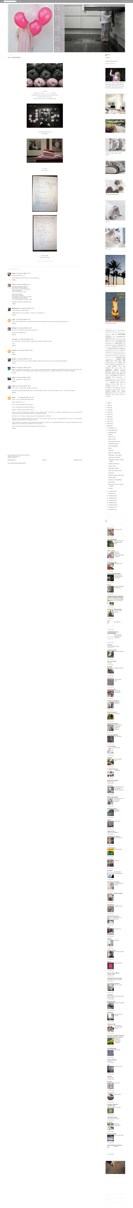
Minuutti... (111, 434)
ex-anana (113, 336)
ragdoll (121, 373)
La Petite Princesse (112, 769)
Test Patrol (114, 392)
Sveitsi (121, 385)
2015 (108, 412)
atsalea (113, 330)
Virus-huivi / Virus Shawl (113, 1118)
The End (109, 662)
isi (112, 350)
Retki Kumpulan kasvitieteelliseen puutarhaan (118, 576)
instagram (107, 350)
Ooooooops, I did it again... (115, 455)
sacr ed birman (120, 378)
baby (114, 332)
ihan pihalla (120, 348)
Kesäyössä (117, 713)
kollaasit (107, 357)
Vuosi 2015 (117, 1083)
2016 (108, 410)
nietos (112, 364)
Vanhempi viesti (78, 460)
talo (116, 389)
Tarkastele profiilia (110, 63)
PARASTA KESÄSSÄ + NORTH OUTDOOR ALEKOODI (119, 554)
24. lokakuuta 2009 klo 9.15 (23, 319)
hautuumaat (107, 346)
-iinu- (108, 620)
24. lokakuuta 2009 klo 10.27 (24, 328)
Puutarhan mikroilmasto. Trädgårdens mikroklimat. (117, 1040)
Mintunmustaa (111, 1001)
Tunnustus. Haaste (119, 394)
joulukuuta (111, 428)
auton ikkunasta (120, 330)
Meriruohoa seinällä (119, 1002)
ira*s (108, 1065)
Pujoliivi (109, 757)
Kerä (108, 927)
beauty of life (111, 831)
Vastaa (14, 280)
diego (113, 334)
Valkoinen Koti (111, 1024)
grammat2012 (119, 341)
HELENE (116, 940)
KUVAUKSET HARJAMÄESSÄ (118, 872)
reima (106, 375)
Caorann (109, 1081)
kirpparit (122, 355)
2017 (108, 407)
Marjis (13, 367)
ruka (114, 378)
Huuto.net (121, 346)
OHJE (118, 364)
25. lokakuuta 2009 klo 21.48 (25, 397)
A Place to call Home (113, 700)
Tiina (13, 284)
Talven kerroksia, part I (114, 441)
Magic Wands (117, 1094)
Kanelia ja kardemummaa (114, 609)
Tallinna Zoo (110, 389)
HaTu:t (110, 448)
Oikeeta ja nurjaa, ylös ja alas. (116, 475)
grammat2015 (118, 343)
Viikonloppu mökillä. (113, 468)
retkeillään (108, 377)
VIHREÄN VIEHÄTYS (117, 810)
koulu (112, 357)
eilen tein (109, 785)
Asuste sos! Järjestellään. (115, 479)
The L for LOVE (111, 661)
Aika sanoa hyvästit (119, 951)
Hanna (14, 273)
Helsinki (114, 347)
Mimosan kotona (112, 808)
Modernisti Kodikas (112, 780)
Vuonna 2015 (110, 1077)
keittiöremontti (108, 352)
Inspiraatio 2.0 (117, 929)
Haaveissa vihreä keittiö (113, 646)
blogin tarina (121, 332)
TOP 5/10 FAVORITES (112, 832)
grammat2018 (108, 345)
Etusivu (45, 460)
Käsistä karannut (112, 712)
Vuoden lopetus (118, 963)
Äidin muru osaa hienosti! (115, 470)
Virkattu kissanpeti (118, 668)
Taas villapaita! (118, 736)
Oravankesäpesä (111, 539)
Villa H (109, 585)
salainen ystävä (120, 380)
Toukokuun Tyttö (112, 562)
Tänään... (116, 1146)
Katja (13, 377)
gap (122, 338)
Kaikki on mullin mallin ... (115, 453)
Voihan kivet (117, 821)
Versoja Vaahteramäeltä (113, 573)
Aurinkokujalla (111, 689)
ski (114, 384)
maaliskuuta (112, 505)
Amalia (14, 359)
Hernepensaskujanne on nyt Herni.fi (119, 600)
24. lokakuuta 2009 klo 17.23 (24, 359)
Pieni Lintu (110, 528)
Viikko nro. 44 (112, 436)
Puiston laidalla (111, 1133)
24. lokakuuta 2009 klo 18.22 (23, 367)
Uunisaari (107, 396)
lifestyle (118, 359)
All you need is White (113, 973)
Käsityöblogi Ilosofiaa (113, 882)
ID (105, 348)
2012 (108, 419)
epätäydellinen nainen (113, 836)
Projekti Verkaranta (112, 723)
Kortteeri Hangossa (119, 651)
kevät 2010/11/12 (117, 353)
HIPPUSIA (110, 1012)
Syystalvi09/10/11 (116, 387)
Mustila (106, 364)
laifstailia (118, 357)
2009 (108, 426)
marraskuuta (112, 430)
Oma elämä (112, 366)
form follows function (113, 983)
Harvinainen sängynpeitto (117, 691)
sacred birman (109, 380)
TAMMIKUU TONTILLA (117, 703)
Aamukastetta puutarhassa (114, 1145)
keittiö (122, 350)
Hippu (109, 961)
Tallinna (123, 387)
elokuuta (111, 493)
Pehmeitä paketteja (112, 735)
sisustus (112, 382)
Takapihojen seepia (113, 443)
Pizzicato (109, 666)
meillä (107, 361)
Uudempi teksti (12, 460)
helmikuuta (112, 507)
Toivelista (116, 860)
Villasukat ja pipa (112, 1117)
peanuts (108, 370)
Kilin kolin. (111, 450)
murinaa (120, 362)
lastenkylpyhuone (109, 359)
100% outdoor (111, 550)
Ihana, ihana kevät (118, 1135)
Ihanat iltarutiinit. (118, 837)
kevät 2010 (121, 352)
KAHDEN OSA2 (118, 906)
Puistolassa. (110, 904)
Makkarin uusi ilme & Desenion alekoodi (119, 800)
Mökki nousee (110, 782)
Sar (106, 382)
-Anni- (13, 319)
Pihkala (109, 939)
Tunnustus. (108, 394)
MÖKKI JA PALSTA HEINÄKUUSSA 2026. (118, 542)
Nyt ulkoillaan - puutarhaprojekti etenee (118, 1027)
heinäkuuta (112, 495)
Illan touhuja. (111, 482)
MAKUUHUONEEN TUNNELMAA (119, 587)
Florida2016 (108, 338)
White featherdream (112, 797)
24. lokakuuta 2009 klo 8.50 (26, 308)
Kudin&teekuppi (111, 1048)
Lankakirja (110, 994)
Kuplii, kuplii (117, 1049)
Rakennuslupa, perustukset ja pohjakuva (118, 636)
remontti (121, 375)
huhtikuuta (111, 502)
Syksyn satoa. (112, 466)
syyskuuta (111, 491)
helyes (109, 820)
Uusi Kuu (109, 645)
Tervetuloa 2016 (118, 1066)
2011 (108, 421)
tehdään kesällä (110, 391)
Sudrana (109, 1076)
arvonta (107, 330)
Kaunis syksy (117, 1107)
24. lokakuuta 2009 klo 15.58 (24, 350)
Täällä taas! (117, 747)
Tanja (13, 386)
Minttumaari (15, 308)
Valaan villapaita (111, 1059)
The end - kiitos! (118, 984)
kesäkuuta (111, 498)
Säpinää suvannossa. (114, 463)
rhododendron (119, 377)
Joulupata (117, 350)
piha (117, 372)
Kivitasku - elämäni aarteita (114, 893)
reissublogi (114, 375)
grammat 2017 (111, 341)
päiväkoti (113, 373)
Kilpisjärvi (116, 355)
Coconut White (111, 746)
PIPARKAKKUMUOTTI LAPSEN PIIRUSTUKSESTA (119, 788)
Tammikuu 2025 (118, 563)
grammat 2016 (121, 340)
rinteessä (107, 379)
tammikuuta (112, 509)
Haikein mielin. (112, 477)
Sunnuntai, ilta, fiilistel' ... (115, 457)
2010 (108, 423)
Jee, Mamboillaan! (14, 57)
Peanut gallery (118, 368)
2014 (108, 414)
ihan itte (110, 348)
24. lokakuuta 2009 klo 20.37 (23, 386)
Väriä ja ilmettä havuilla (118, 611)
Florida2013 (120, 336)
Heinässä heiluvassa (113, 916)
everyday (121, 334)
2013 (108, 416)
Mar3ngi (14, 328)
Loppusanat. (117, 770)
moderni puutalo (112, 650)
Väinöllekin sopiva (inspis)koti (114, 979)
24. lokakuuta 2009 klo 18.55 (22, 377)
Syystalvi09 (107, 387)
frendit (117, 338)
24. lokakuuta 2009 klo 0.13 (23, 273)
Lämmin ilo (110, 678)
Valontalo (110, 870)
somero (121, 384)
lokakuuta (111, 432)
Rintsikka (109, 1122)
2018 (108, 405)
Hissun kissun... (112, 439)
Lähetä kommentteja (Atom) (18, 463)
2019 (108, 403)
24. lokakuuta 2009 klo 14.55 (25, 339)
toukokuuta (112, 500)
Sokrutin (14, 350)
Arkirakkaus (110, 859)
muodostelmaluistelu (109, 362)
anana (13, 397)
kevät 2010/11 (108, 353)
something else (110, 385)
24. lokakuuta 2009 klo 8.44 (22, 284)
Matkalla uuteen (111, 974)
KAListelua (110, 1061)
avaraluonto (108, 332)
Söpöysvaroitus (118, 849)
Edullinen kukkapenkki (117, 1124)
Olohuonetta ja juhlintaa (118, 918)
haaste (114, 345)
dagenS (107, 334)
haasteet (120, 345)
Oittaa (124, 364)
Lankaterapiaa (111, 847)
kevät (115, 352)
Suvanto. (110, 488)
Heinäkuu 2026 (118, 529)
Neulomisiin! (117, 622)
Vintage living (111, 950)
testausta (122, 392)
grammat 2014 (109, 340)
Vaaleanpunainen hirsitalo (114, 978)
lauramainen (110, 1093)
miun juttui (117, 361)
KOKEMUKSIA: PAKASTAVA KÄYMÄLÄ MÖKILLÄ (118, 727)
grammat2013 (108, 343)
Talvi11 (122, 389)
